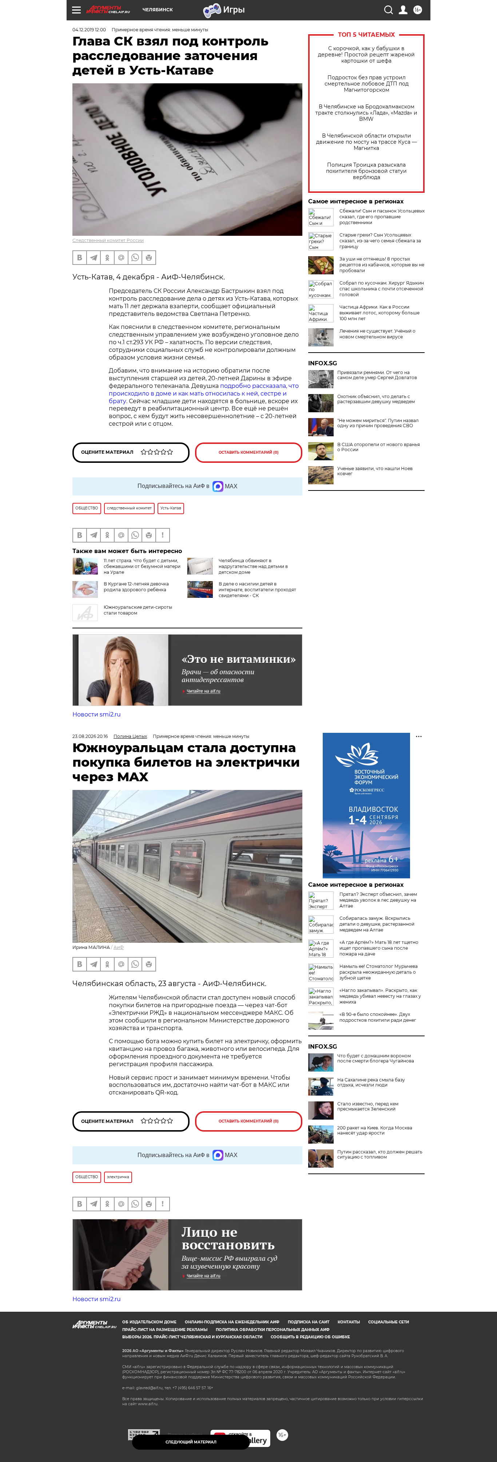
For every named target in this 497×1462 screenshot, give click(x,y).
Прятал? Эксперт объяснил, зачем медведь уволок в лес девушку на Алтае (378, 900)
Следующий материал (191, 1442)
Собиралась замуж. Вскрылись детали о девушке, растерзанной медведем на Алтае (376, 924)
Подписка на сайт (308, 1322)
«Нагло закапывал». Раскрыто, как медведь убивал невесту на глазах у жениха (380, 996)
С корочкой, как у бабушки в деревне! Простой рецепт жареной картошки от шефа (366, 54)
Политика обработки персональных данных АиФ (273, 1329)
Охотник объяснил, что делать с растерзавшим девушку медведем (376, 399)
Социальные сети (388, 1322)
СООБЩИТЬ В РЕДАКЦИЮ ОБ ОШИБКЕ (310, 1337)
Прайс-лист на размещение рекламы (164, 1329)
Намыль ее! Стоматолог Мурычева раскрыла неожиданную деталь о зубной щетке (378, 972)
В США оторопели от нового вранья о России (378, 447)
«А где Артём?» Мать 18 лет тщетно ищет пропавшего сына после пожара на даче (378, 948)
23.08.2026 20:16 (90, 736)
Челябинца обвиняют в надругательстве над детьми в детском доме (253, 566)
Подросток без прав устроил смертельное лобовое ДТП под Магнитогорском (367, 84)
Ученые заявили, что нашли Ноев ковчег (375, 471)
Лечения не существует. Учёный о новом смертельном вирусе (377, 333)
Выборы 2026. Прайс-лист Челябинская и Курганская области (192, 1337)
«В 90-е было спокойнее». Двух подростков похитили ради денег (377, 1017)
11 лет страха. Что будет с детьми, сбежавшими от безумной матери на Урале (142, 566)
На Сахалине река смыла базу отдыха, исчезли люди (371, 1082)
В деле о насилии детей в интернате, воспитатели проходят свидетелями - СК (257, 589)
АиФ (119, 947)
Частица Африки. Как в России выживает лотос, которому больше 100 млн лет (379, 312)
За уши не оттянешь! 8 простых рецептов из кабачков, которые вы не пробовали (381, 264)
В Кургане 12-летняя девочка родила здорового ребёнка (136, 586)
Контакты (349, 1322)
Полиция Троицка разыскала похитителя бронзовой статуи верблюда (366, 171)
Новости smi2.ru (96, 714)
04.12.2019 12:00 (89, 29)
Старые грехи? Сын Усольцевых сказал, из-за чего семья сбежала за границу (380, 240)
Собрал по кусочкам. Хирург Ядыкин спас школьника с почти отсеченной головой (381, 288)
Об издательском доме (149, 1322)
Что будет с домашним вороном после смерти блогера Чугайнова (375, 1058)
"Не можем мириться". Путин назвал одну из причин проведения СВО (378, 423)
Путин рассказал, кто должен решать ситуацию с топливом (379, 1154)
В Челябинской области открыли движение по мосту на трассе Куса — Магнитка (366, 142)
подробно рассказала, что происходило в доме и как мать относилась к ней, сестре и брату (204, 393)
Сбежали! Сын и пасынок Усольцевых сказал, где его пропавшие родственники (382, 216)
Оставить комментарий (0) (249, 452)
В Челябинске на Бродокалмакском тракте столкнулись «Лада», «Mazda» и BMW (366, 113)
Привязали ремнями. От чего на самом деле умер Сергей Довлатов (377, 375)
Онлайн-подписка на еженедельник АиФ (232, 1322)
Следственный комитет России (108, 240)
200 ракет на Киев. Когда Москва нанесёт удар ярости (374, 1130)
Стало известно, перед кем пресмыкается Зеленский (367, 1106)
